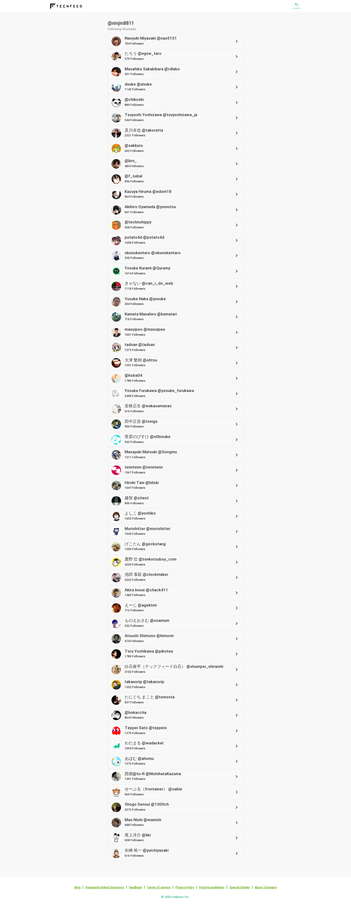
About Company (266, 887)
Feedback (135, 887)
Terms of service (158, 887)
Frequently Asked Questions (104, 887)
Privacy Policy (185, 887)
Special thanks (239, 887)
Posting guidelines (211, 887)
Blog (77, 887)
